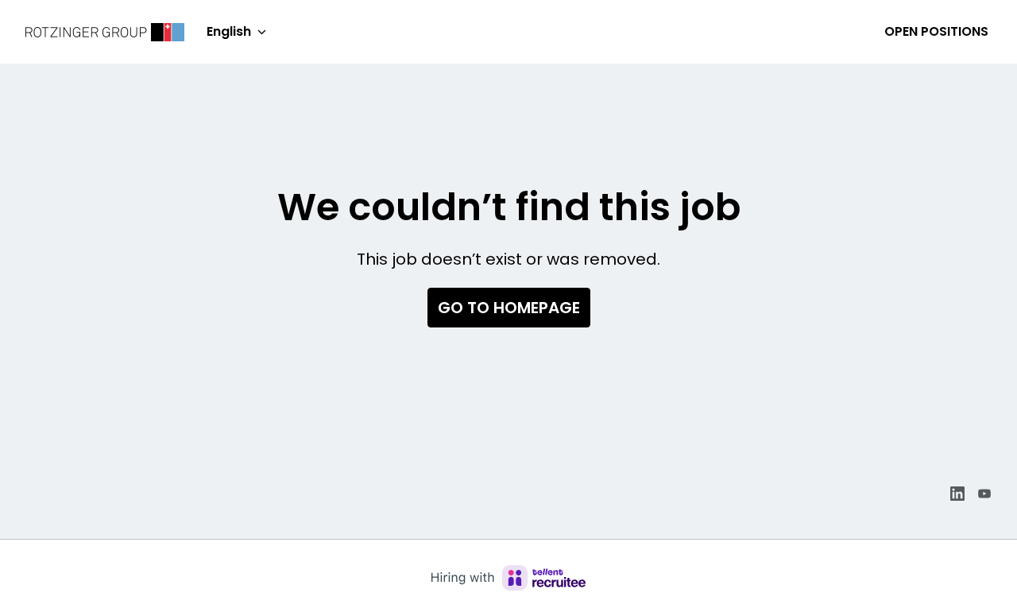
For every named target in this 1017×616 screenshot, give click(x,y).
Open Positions (936, 31)
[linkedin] (957, 493)
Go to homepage (509, 307)
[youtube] (984, 493)
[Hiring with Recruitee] (508, 578)
